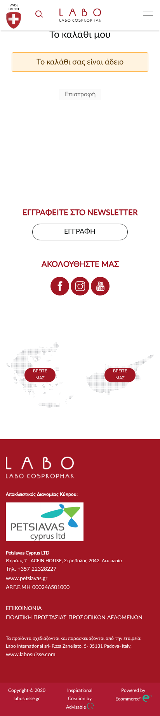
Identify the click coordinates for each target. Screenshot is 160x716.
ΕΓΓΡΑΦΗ (80, 231)
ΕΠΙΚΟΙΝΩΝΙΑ (24, 608)
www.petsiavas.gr (26, 578)
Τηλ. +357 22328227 (31, 569)
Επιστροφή (80, 94)
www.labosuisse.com (31, 654)
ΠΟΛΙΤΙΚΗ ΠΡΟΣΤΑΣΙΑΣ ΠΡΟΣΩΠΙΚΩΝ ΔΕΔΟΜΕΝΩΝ (74, 617)
